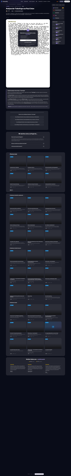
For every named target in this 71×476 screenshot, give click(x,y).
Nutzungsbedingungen (31, 44)
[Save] (57, 5)
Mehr (11, 190)
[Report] (63, 5)
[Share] (60, 5)
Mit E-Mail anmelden (28, 42)
